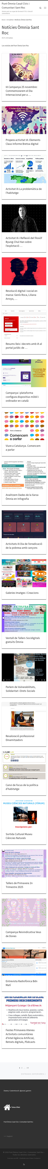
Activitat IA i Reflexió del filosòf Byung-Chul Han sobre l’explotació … (24, 242)
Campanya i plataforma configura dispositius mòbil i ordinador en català (22, 396)
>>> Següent (8, 1136)
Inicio (3, 20)
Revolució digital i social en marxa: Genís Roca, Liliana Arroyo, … (21, 294)
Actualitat (10, 20)
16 (28, 1068)
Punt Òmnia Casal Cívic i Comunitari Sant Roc (26, 1152)
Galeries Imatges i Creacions (22, 592)
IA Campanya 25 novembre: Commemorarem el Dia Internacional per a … (21, 91)
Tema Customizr (35, 1158)
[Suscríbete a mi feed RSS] (24, 1164)
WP (17, 1158)
